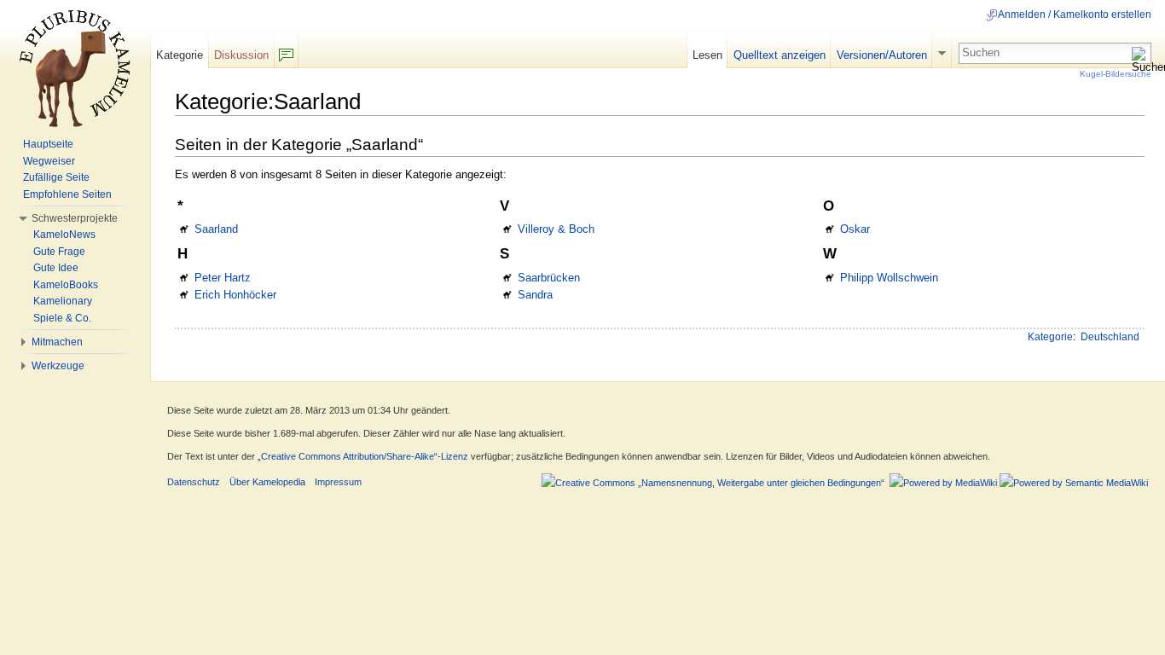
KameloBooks (65, 285)
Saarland (216, 229)
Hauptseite (48, 144)
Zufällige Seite (56, 177)
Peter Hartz (222, 277)
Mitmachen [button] (57, 342)
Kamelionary (62, 301)
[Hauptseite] (75, 68)
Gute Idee (55, 268)
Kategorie (1050, 337)
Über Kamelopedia (267, 482)
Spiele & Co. (62, 318)
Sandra (535, 294)
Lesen (707, 55)
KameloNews (64, 235)
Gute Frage (59, 252)
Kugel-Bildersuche (1115, 73)
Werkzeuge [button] (58, 366)
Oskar (855, 229)
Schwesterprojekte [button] (75, 218)
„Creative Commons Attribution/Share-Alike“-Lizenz (363, 456)
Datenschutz (193, 482)
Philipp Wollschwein (889, 277)
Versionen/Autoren (882, 55)
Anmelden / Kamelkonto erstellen (1074, 14)
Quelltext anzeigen (779, 55)
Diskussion (241, 55)
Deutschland (1110, 337)
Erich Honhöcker (235, 294)
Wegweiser (49, 161)
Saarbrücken (549, 277)
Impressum (338, 482)
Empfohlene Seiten (67, 194)
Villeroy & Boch (556, 229)
